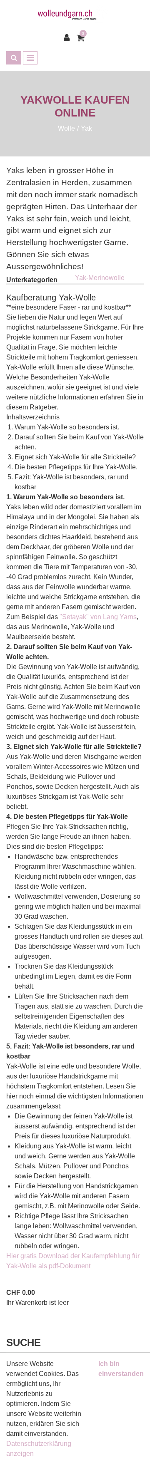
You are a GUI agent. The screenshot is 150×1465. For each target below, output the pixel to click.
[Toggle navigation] (30, 57)
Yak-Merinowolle (100, 277)
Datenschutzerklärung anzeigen (38, 1448)
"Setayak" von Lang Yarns (98, 616)
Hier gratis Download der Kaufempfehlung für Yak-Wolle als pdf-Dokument (73, 1260)
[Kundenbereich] (69, 38)
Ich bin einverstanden (121, 1368)
